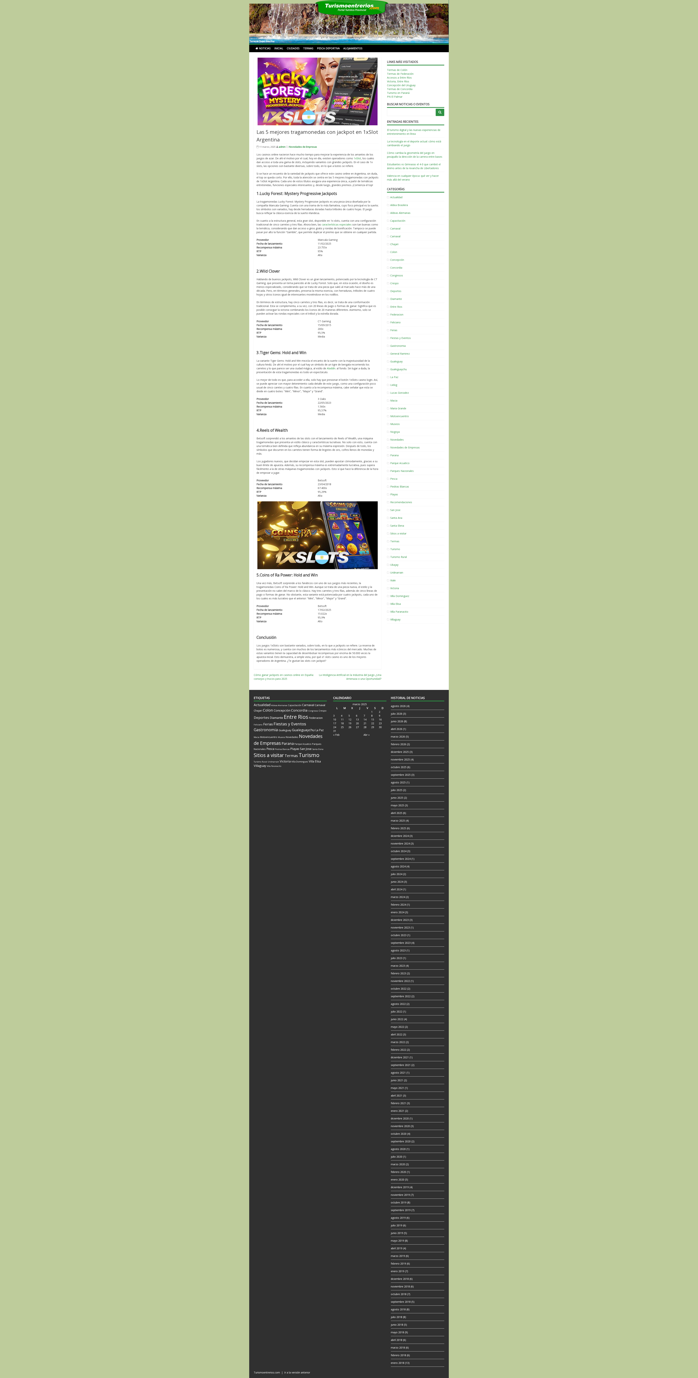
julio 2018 (396, 1317)
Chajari (394, 244)
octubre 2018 (398, 1294)
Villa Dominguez (399, 596)
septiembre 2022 (401, 996)
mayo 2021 (397, 1088)
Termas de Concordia (399, 89)
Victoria (394, 588)
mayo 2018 (397, 1332)
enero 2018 (397, 1363)
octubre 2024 (398, 851)
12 (349, 719)
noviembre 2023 (400, 927)
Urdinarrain (396, 572)
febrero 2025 (398, 828)
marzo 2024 (398, 897)
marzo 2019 (398, 1256)
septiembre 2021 (401, 1065)
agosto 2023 (398, 950)
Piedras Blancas (399, 486)
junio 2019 (397, 1233)
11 (342, 719)
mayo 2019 (397, 1240)
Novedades (397, 439)
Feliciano (395, 322)
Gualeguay (396, 361)
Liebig (393, 385)
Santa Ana (396, 518)
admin (282, 146)
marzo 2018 (398, 1347)
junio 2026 (397, 721)
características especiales (337, 224)
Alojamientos (352, 48)
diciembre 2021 (400, 1057)
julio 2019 (396, 1225)
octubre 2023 (398, 935)
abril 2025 (396, 813)
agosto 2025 (398, 782)
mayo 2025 (397, 805)
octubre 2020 (398, 1133)
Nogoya (395, 432)
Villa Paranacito (399, 611)
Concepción (397, 259)
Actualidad (396, 197)
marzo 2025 (398, 820)
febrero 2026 (398, 744)
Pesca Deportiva (328, 48)
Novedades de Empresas (303, 146)
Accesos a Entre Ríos (399, 77)
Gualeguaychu (398, 369)
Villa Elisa (395, 604)
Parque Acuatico (400, 463)
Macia (393, 400)
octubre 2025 (398, 767)
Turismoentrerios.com (267, 1372)
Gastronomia (398, 346)
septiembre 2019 (401, 1210)
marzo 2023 (398, 965)
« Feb (336, 734)
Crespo (394, 283)
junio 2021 (397, 1080)
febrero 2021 (398, 1103)
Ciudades (293, 48)
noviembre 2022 (400, 981)
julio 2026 (396, 713)
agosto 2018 (398, 1309)
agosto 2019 (398, 1217)
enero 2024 (397, 912)
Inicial (278, 48)
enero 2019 (397, 1271)
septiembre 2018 (401, 1301)
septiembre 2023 (401, 942)
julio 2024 (396, 874)
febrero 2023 (398, 973)
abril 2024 (396, 889)
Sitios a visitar (398, 533)
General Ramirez (400, 353)
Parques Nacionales (402, 471)
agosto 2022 (398, 1004)
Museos (395, 424)
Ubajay (394, 564)
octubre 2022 (398, 988)
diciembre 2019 (400, 1187)
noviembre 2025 (400, 759)
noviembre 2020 (400, 1126)
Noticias (265, 48)
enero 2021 (397, 1111)
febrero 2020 (398, 1172)
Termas (308, 48)
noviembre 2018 (400, 1286)
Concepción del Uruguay (401, 85)
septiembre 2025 (401, 774)
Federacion (396, 314)
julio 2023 (396, 958)
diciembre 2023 (400, 920)
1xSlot (357, 158)
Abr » (367, 734)
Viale (393, 580)
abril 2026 (396, 729)
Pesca (393, 478)
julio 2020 (396, 1156)
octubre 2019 (398, 1202)
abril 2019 (396, 1248)
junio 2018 (397, 1324)
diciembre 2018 (400, 1279)
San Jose (395, 510)
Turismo (395, 549)
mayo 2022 (397, 1026)
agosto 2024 (398, 866)
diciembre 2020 (400, 1118)
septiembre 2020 (401, 1141)
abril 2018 (396, 1340)
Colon (393, 252)
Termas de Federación (400, 73)
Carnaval (395, 228)
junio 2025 (397, 797)
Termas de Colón (397, 70)
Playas (394, 494)
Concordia (396, 267)
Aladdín (331, 368)
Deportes (395, 291)
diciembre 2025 (400, 752)
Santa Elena (397, 525)
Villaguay (395, 619)
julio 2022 (396, 1011)
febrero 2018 (398, 1355)
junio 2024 (397, 881)
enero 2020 (397, 1179)
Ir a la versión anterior (297, 1372)
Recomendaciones (401, 502)
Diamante (396, 299)
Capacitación (397, 220)
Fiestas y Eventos (400, 338)
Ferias (393, 330)
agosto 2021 (398, 1072)
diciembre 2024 (400, 836)
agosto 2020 (398, 1149)
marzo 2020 (398, 1164)
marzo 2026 (398, 736)
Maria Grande (398, 408)
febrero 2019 (398, 1263)
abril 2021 (396, 1095)
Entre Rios (396, 306)
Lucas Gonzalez (399, 392)
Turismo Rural (398, 557)
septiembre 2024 (401, 858)
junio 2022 (397, 1019)
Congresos (396, 275)
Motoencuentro (399, 416)
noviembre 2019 (400, 1195)
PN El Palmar (394, 96)
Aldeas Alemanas (400, 213)
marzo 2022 (398, 1042)
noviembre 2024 (400, 843)
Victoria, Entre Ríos (398, 81)
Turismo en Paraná (398, 93)
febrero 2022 (398, 1049)
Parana (394, 455)
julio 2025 (396, 790)
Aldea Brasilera (399, 205)
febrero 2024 (398, 904)
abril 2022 (396, 1034)
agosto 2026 (398, 706)
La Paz (394, 377)
